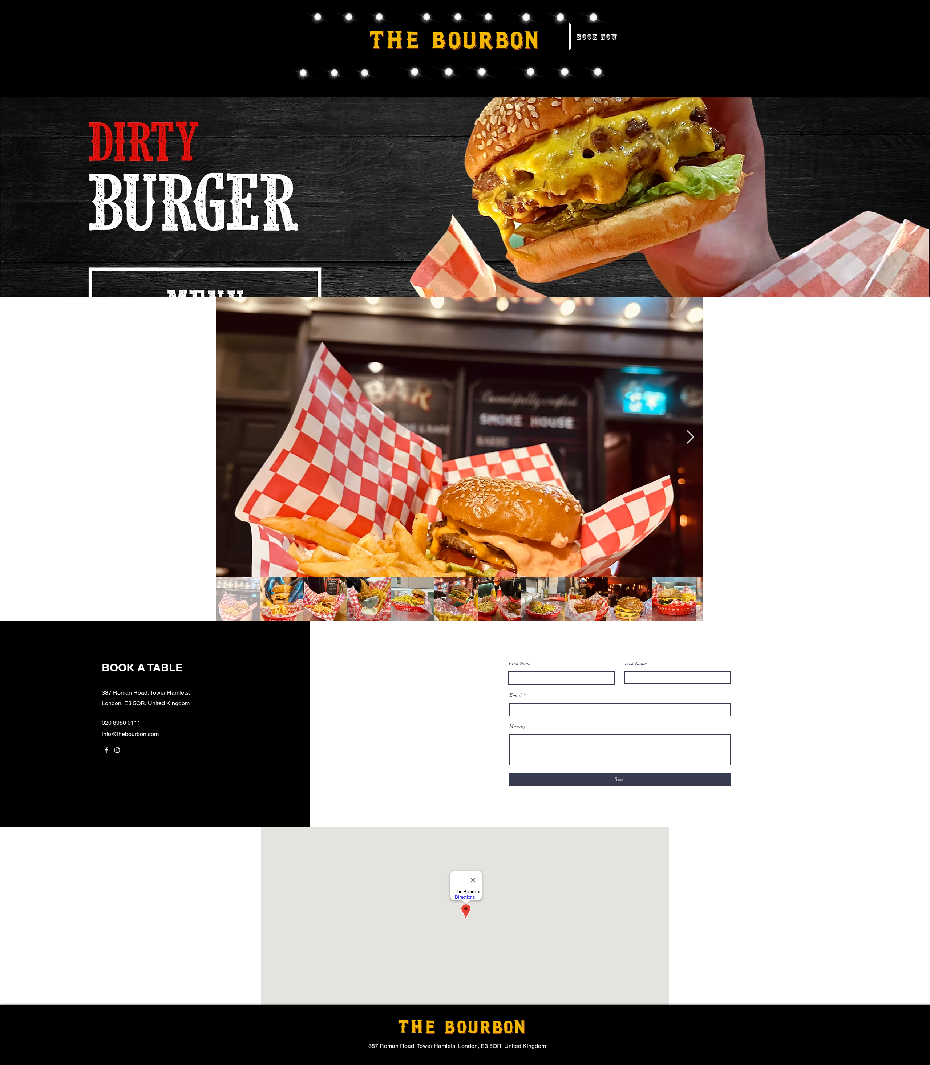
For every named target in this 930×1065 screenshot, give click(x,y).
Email (515, 695)
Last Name (636, 663)
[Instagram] (117, 750)
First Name (520, 663)
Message (517, 726)
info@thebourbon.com (130, 734)
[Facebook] (106, 750)
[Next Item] (690, 437)
